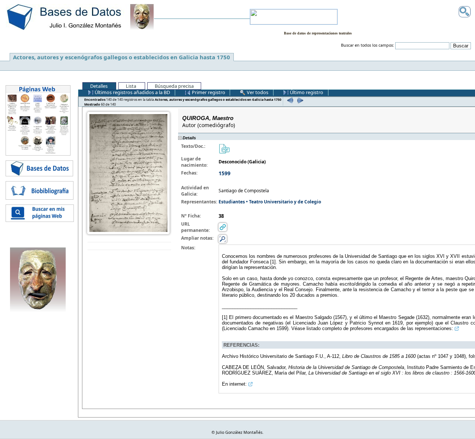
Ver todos (257, 92)
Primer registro (208, 92)
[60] (299, 100)
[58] (289, 100)
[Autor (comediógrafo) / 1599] (128, 172)
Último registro (306, 92)
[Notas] (223, 238)
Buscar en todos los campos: (367, 45)
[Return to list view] (129, 246)
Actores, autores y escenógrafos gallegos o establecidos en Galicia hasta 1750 (121, 57)
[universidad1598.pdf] (224, 148)
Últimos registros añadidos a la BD (132, 92)
